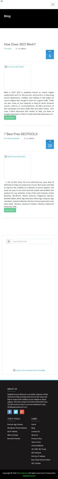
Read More (10, 117)
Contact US (35, 431)
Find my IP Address (38, 456)
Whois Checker (12, 435)
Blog (33, 428)
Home (33, 424)
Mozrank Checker (13, 438)
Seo (9, 48)
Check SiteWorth (37, 445)
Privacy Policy (36, 438)
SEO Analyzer (36, 453)
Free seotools (13, 138)
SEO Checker (36, 463)
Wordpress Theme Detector (17, 428)
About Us (34, 435)
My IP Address (12, 431)
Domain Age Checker (15, 424)
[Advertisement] (29, 275)
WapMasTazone (29, 476)
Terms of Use (36, 442)
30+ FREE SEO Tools (38, 449)
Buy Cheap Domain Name (40, 460)
